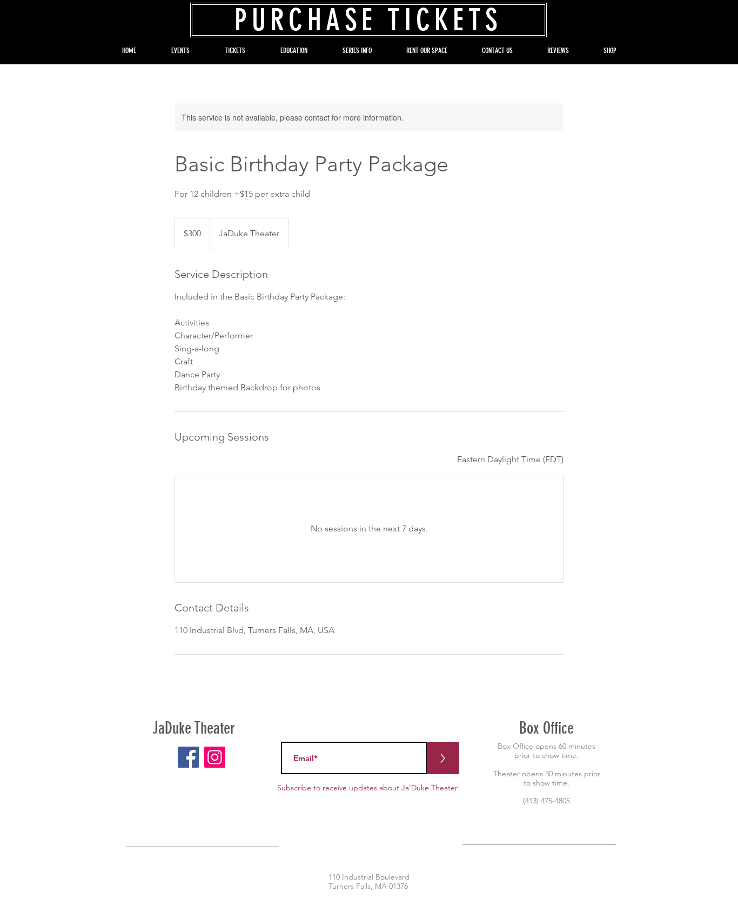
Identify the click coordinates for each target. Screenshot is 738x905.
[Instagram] (214, 757)
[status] (510, 459)
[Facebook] (188, 757)
